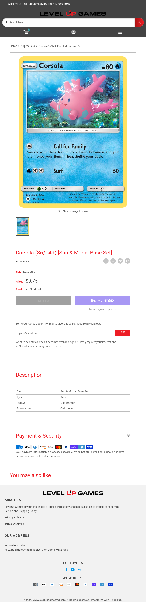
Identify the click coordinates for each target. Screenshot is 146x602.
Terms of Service (14, 523)
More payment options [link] (102, 309)
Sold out (43, 301)
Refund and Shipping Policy (21, 511)
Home (13, 46)
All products (28, 46)
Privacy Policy (13, 517)
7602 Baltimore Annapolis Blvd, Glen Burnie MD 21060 (36, 549)
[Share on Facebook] (106, 261)
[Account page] (73, 32)
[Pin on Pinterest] (113, 261)
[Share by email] (127, 261)
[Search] (139, 22)
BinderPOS (116, 599)
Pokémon (22, 261)
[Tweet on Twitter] (120, 261)
